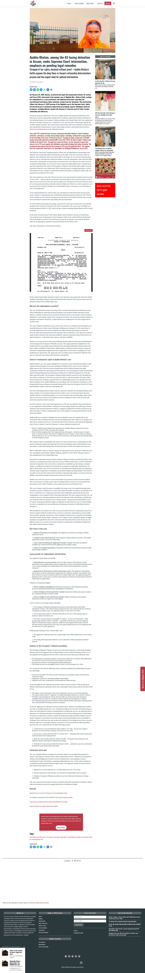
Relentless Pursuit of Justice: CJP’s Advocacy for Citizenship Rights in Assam (48, 793)
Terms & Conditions (43, 928)
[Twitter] (69, 956)
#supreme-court (39, 839)
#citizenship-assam (34, 837)
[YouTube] (72, 956)
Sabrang (75, 930)
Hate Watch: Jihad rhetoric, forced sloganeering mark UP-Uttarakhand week (124, 929)
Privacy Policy (42, 930)
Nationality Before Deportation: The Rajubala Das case (15, 963)
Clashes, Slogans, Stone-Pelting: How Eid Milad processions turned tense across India (124, 917)
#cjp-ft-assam (67, 837)
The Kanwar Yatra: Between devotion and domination (122, 921)
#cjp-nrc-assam (81, 837)
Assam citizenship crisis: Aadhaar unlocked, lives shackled (44, 806)
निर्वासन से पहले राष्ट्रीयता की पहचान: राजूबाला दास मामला (16, 952)
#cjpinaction (74, 837)
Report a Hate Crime (43, 923)
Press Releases (42, 942)
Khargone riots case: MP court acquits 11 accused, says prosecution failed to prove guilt (123, 934)
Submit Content (42, 921)
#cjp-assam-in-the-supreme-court (48, 837)
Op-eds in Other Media (43, 947)
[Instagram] (76, 956)
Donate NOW (83, 148)
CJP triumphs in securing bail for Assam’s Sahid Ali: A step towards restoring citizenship (51, 797)
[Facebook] (65, 956)
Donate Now (61, 827)
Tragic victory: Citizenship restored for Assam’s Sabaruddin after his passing (48, 802)
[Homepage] (79, 956)
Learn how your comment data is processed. (38, 903)
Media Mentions (42, 944)
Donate (40, 916)
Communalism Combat (78, 933)
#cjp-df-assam (60, 837)
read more (26, 935)
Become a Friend (42, 925)
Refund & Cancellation (43, 932)
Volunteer (41, 919)
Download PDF (88, 230)
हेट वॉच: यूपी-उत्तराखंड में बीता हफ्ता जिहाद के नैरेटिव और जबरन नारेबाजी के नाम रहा (125, 925)
